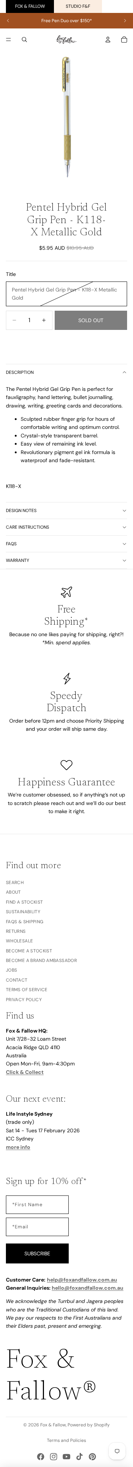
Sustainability (23, 912)
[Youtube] (66, 1456)
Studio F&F (78, 6)
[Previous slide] (8, 21)
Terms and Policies (66, 1440)
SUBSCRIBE (37, 1253)
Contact (17, 980)
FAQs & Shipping (24, 922)
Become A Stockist (29, 951)
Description (20, 372)
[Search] (24, 39)
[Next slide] (125, 21)
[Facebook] (40, 1456)
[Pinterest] (92, 1456)
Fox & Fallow (30, 6)
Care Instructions (27, 527)
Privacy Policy (24, 1000)
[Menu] (8, 39)
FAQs (11, 544)
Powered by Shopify (89, 1425)
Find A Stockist (24, 902)
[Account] (108, 39)
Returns (16, 931)
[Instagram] (53, 1456)
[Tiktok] (79, 1456)
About (13, 892)
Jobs (11, 970)
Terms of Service (27, 990)
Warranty (17, 560)
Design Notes (21, 511)
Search (15, 883)
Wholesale (19, 941)
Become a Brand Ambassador (41, 960)
